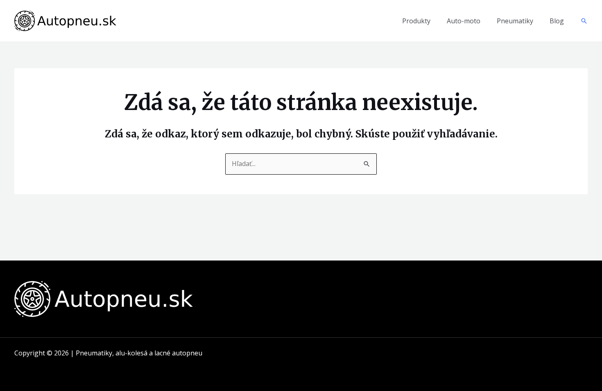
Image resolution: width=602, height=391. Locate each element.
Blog (557, 20)
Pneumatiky (515, 20)
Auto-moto (463, 20)
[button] (584, 21)
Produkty (416, 20)
